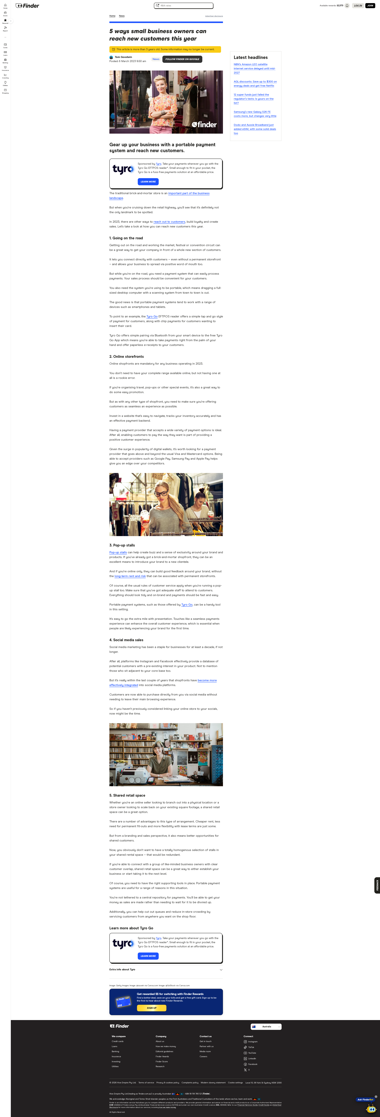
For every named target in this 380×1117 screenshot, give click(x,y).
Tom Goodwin (123, 57)
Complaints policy (190, 1083)
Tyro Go (152, 316)
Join (370, 5)
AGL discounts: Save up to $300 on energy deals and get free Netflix (255, 83)
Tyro (158, 164)
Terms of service (146, 1083)
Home (112, 16)
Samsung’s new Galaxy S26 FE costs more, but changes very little (255, 114)
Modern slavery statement (213, 1083)
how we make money (167, 1107)
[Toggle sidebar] (10, 21)
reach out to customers (169, 221)
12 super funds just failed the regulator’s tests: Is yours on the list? (254, 98)
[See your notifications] (347, 5)
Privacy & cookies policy (167, 1083)
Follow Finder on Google (182, 59)
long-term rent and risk (130, 576)
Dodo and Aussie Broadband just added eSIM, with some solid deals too (255, 129)
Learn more (148, 182)
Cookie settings (235, 1083)
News (122, 16)
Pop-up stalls (118, 552)
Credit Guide (263, 1105)
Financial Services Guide (248, 1105)
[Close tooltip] (376, 1096)
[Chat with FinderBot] (371, 1109)
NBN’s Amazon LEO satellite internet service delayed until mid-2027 (255, 68)
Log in (358, 5)
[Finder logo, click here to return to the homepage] (32, 5)
